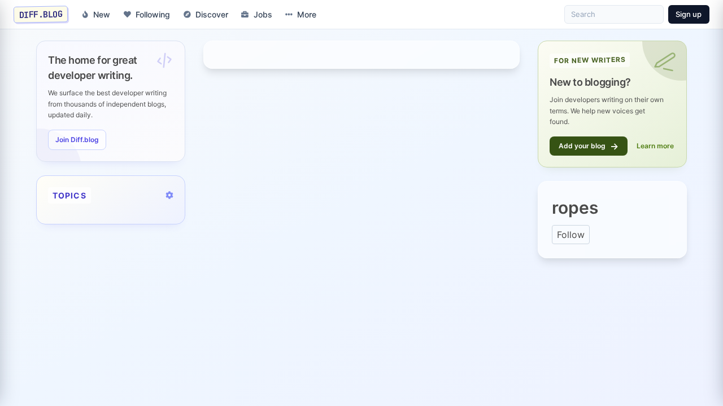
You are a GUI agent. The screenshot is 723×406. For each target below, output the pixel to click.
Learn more (655, 146)
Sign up (689, 14)
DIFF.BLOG (41, 14)
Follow (571, 234)
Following (153, 14)
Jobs (263, 14)
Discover (211, 14)
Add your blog (589, 146)
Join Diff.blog (77, 139)
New (101, 14)
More (306, 14)
